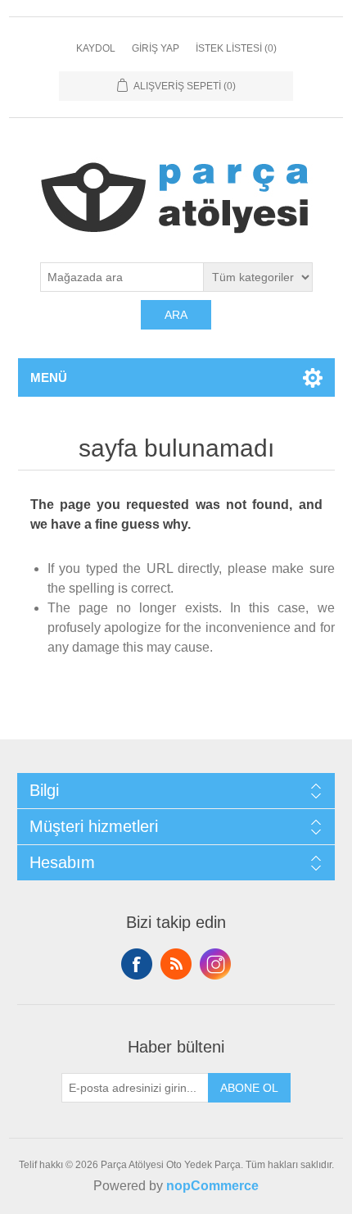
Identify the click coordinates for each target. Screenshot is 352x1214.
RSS (176, 964)
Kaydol (95, 48)
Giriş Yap (155, 48)
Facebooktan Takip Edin (136, 964)
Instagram (215, 964)
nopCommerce (212, 1186)
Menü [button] (48, 377)
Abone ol (249, 1087)
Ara (176, 314)
